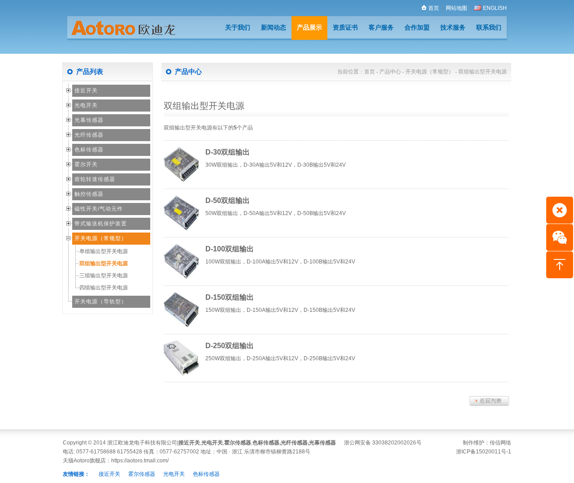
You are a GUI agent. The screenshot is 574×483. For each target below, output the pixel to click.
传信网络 (500, 443)
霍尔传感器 (237, 443)
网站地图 (456, 8)
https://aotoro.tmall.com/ (140, 460)
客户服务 (381, 27)
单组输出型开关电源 (103, 251)
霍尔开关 (86, 164)
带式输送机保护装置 (100, 223)
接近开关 (86, 90)
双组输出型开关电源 (103, 263)
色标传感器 (89, 150)
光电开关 (86, 105)
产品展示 (309, 27)
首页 (433, 8)
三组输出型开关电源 (103, 275)
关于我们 (237, 27)
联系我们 (488, 27)
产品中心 (390, 72)
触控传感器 (89, 194)
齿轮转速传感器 (94, 179)
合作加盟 (417, 27)
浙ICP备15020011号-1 (483, 451)
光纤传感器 (89, 135)
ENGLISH (495, 8)
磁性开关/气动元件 (98, 209)
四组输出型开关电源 (103, 288)
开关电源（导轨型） (100, 301)
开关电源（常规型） (100, 238)
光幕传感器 (89, 120)
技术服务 (452, 27)
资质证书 (345, 27)
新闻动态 (273, 27)
